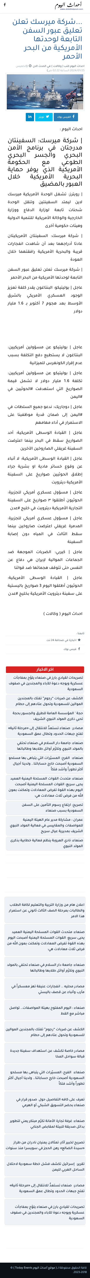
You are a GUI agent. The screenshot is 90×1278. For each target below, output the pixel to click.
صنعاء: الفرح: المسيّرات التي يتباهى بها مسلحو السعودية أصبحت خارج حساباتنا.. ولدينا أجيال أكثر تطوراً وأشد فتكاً (46, 764)
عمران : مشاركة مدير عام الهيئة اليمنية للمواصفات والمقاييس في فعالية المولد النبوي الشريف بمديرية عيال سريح (46, 825)
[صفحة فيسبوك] (5, 5)
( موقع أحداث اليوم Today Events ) (35, 1268)
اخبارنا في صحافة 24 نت (62, 640)
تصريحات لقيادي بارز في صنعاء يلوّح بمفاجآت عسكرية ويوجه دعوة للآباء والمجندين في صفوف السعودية (46, 683)
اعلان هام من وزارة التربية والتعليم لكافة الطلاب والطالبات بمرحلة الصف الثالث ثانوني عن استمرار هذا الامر (47, 910)
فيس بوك (70, 649)
